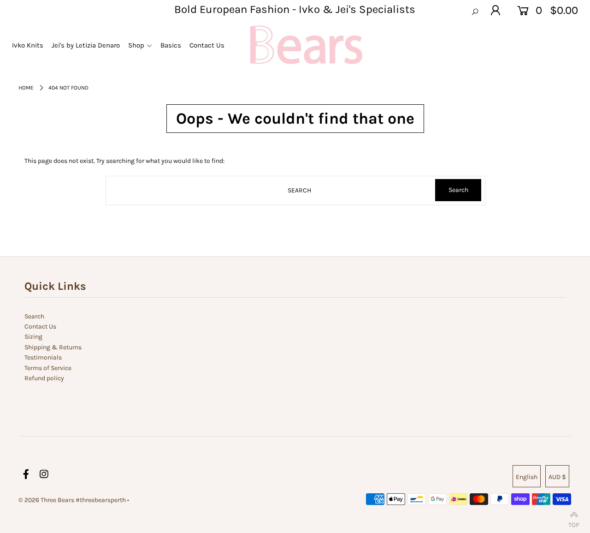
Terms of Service (47, 368)
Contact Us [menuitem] (206, 45)
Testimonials (43, 357)
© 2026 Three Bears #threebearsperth (72, 500)
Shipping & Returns (53, 347)
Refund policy (44, 378)
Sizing (33, 337)
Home (26, 87)
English (526, 477)
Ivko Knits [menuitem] (27, 45)
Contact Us (40, 326)
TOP (573, 522)
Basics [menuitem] (170, 45)
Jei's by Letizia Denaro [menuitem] (86, 45)
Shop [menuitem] (136, 45)
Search (34, 316)
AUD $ (557, 477)
